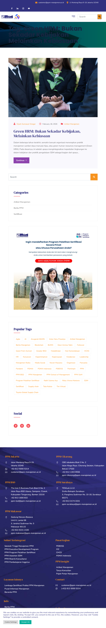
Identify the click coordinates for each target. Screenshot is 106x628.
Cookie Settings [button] (11, 622)
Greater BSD (41, 351)
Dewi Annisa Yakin (65, 345)
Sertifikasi (18, 214)
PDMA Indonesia (44, 368)
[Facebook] (11, 8)
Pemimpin (71, 368)
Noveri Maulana (56, 363)
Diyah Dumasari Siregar (26, 124)
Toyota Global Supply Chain (27, 392)
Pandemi (19, 368)
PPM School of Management (58, 374)
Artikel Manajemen (71, 124)
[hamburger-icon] (73, 17)
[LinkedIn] (16, 8)
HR (17, 357)
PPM (82, 368)
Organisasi (71, 363)
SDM (86, 380)
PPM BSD (20, 374)
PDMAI (30, 368)
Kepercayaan (57, 357)
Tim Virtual (61, 386)
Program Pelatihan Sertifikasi (27, 380)
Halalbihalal (55, 351)
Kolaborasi (71, 357)
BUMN (50, 345)
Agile (18, 339)
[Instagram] (22, 8)
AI (25, 339)
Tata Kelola (47, 386)
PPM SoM (78, 374)
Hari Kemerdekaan (72, 351)
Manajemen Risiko (23, 363)
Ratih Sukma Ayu (51, 380)
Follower (80, 345)
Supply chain (33, 386)
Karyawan (27, 357)
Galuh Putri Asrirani (24, 351)
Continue (20, 160)
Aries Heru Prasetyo (57, 339)
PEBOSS (59, 368)
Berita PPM (19, 208)
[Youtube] (28, 8)
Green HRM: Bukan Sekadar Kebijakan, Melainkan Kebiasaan (47, 133)
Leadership (84, 357)
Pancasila (83, 363)
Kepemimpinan (41, 357)
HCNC (86, 351)
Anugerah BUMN (38, 339)
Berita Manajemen (23, 345)
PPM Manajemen (35, 374)
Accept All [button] (25, 622)
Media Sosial (40, 363)
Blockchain (39, 345)
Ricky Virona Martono (71, 380)
